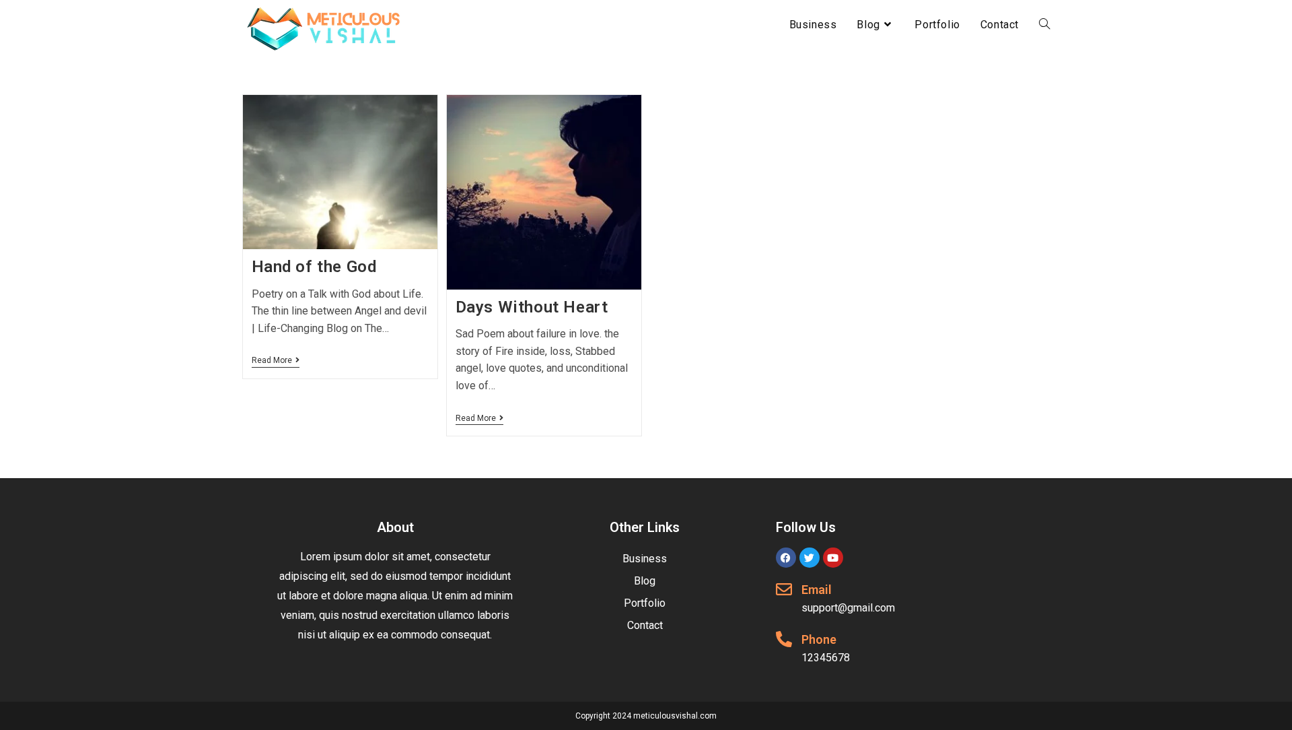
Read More (275, 360)
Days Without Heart (532, 307)
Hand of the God (314, 266)
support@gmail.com (848, 607)
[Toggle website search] (1044, 25)
